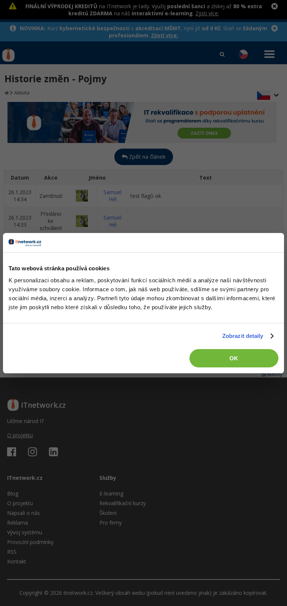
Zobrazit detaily (242, 336)
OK (233, 358)
